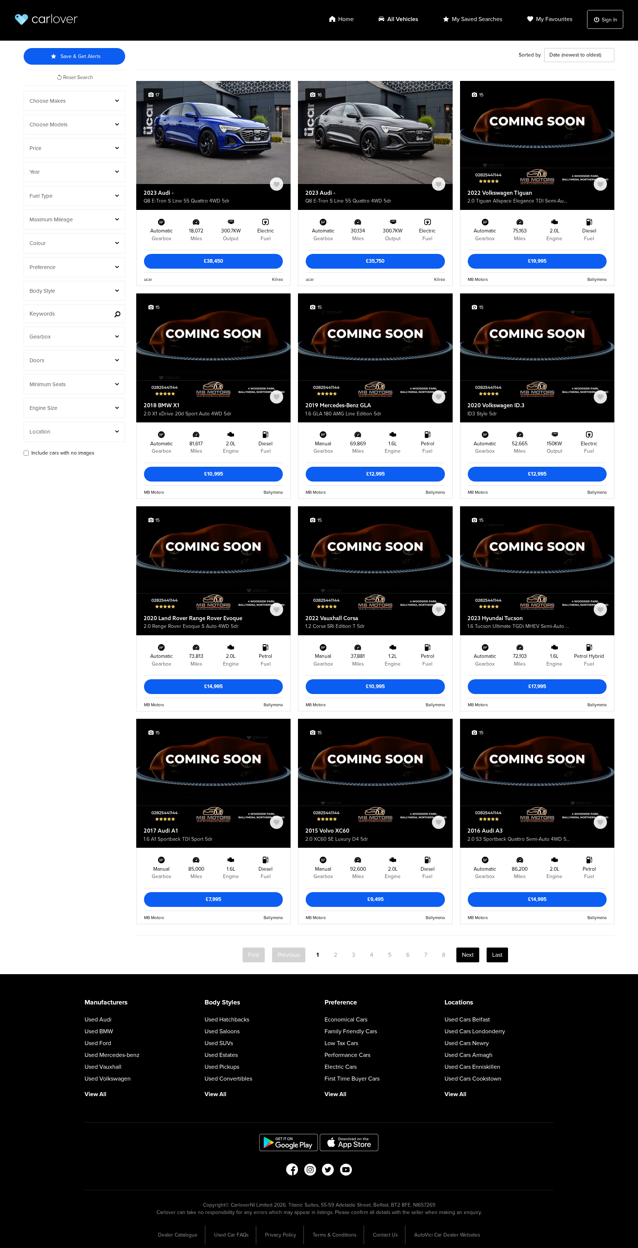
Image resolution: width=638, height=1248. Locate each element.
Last (497, 955)
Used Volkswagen (108, 1078)
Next (468, 955)
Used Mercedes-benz (112, 1055)
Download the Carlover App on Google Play (288, 1142)
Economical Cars (346, 1019)
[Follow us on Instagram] (310, 1172)
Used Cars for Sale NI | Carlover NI (46, 19)
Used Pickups (222, 1067)
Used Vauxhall (103, 1067)
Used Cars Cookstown (473, 1078)
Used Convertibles (228, 1078)
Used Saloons (222, 1031)
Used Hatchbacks (227, 1019)
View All (95, 1094)
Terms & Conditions (334, 1235)
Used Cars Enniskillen (472, 1067)
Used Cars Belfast (467, 1019)
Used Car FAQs (231, 1235)
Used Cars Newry (467, 1043)
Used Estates (221, 1055)
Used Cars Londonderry (475, 1031)
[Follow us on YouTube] (346, 1172)
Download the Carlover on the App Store (349, 1142)
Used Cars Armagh (469, 1055)
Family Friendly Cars (351, 1031)
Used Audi (98, 1019)
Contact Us (385, 1235)
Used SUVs (219, 1043)
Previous (289, 955)
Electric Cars (341, 1067)
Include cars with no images (62, 453)
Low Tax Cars (341, 1043)
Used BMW (99, 1031)
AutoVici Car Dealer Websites (447, 1235)
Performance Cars (347, 1055)
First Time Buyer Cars (352, 1078)
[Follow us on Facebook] (292, 1172)
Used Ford (98, 1043)
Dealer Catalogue (178, 1235)
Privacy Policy (280, 1235)
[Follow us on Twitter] (328, 1172)
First (253, 955)
